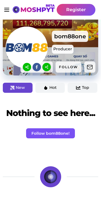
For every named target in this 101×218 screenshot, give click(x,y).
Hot (53, 87)
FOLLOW (68, 67)
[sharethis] (27, 67)
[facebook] (37, 67)
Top (85, 87)
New (20, 87)
